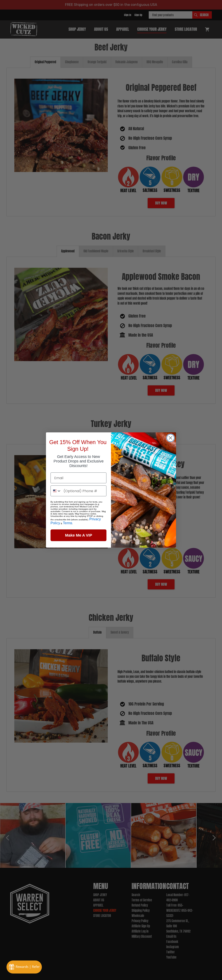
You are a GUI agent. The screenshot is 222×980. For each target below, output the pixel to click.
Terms (67, 523)
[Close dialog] (170, 438)
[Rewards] (24, 967)
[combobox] (56, 491)
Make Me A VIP (78, 535)
